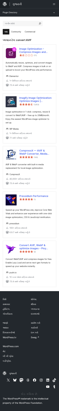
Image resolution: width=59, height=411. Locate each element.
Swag (35, 337)
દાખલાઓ (35, 313)
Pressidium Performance (33, 196)
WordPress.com (11, 346)
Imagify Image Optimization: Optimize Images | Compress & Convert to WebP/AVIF (35, 99)
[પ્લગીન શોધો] (40, 23)
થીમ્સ (33, 304)
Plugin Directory (10, 12)
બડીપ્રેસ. (7, 361)
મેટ (4, 351)
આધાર (6, 327)
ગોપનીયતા (7, 313)
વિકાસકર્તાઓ (9, 332)
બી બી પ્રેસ (8, 356)
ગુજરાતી (13, 373)
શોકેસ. (34, 299)
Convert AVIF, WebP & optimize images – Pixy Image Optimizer (32, 247)
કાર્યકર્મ (34, 327)
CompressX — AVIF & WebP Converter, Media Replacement (33, 152)
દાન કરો (34, 332)
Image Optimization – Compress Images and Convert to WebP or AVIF (34, 50)
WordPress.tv (9, 337)
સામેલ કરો (35, 322)
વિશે (4, 299)
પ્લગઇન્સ (35, 309)
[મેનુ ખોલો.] (54, 4)
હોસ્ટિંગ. (6, 309)
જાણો (5, 322)
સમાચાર (6, 304)
